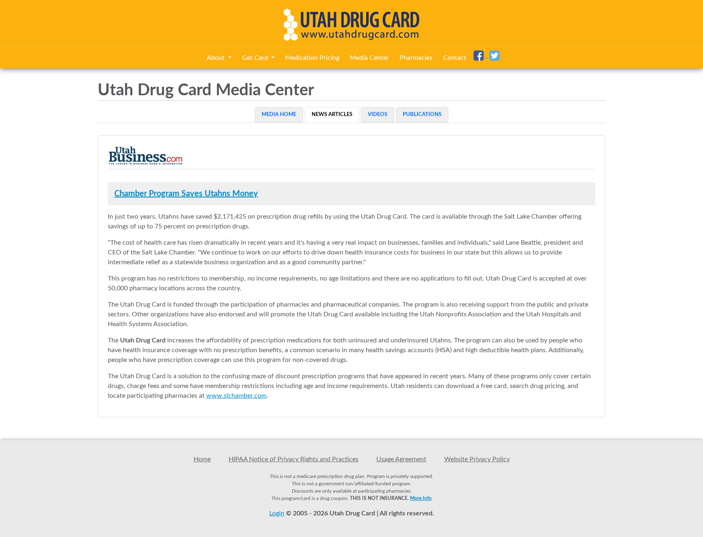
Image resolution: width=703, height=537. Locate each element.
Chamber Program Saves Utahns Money (186, 194)
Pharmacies (416, 58)
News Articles (332, 114)
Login (276, 513)
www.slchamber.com (236, 395)
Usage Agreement (401, 459)
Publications (422, 114)
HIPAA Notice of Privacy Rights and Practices (293, 459)
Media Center (369, 58)
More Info (421, 498)
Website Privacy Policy (477, 459)
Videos (377, 114)
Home (202, 459)
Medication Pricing (312, 58)
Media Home (279, 114)
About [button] (216, 58)
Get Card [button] (256, 58)
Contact (454, 58)
